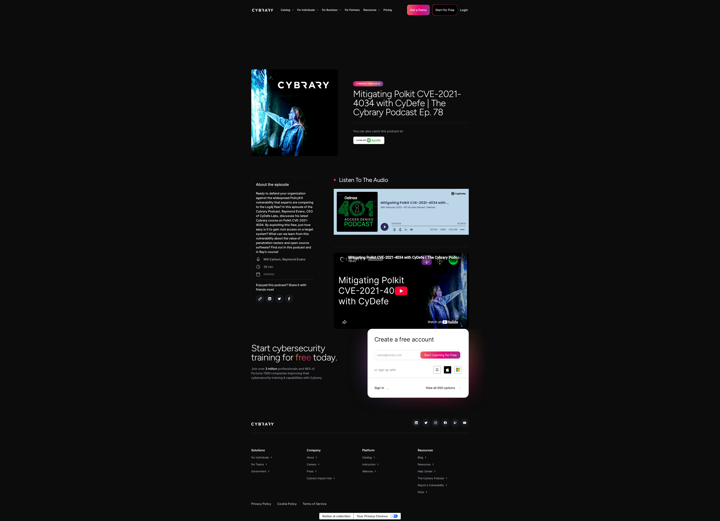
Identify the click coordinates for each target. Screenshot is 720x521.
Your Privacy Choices (372, 516)
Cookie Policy (287, 504)
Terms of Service (314, 504)
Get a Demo (418, 10)
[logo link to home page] (262, 424)
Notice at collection (336, 516)
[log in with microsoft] (458, 370)
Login (464, 10)
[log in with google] (437, 370)
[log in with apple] (447, 370)
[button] (287, 10)
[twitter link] (426, 423)
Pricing (387, 9)
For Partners (352, 9)
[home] (262, 10)
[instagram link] (436, 423)
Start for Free (444, 10)
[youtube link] (464, 423)
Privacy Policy (261, 504)
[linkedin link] (416, 423)
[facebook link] (445, 423)
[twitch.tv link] (455, 423)
